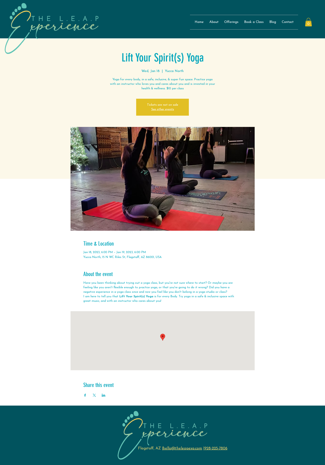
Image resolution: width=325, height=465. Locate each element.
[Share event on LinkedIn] (103, 395)
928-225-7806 (215, 448)
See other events (162, 109)
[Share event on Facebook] (85, 395)
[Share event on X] (94, 395)
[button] (308, 22)
